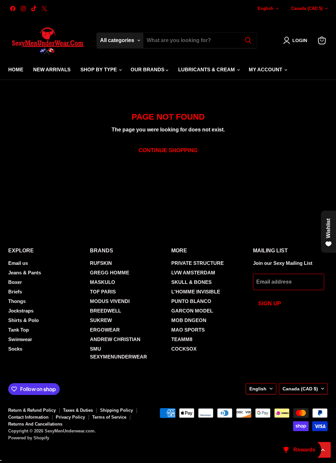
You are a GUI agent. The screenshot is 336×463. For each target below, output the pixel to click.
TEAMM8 (181, 339)
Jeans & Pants (24, 272)
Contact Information (28, 417)
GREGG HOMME (109, 272)
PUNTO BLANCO (191, 301)
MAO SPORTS (188, 330)
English (265, 8)
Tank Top (18, 330)
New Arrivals (52, 69)
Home (15, 69)
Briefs (15, 291)
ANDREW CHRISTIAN (115, 339)
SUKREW (101, 320)
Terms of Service (109, 417)
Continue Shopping (168, 150)
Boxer (15, 282)
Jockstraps (20, 310)
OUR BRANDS (148, 69)
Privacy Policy (70, 417)
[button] (296, 40)
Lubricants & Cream (207, 69)
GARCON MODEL (192, 310)
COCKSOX (184, 349)
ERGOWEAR (105, 330)
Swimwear (20, 339)
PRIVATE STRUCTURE (197, 263)
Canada (307, 8)
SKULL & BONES (191, 282)
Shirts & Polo (23, 320)
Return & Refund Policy (32, 410)
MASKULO (102, 282)
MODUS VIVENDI (110, 301)
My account (266, 69)
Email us (18, 263)
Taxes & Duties (78, 410)
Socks (15, 349)
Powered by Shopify (28, 437)
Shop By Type (99, 69)
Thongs (17, 301)
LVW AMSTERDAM (193, 272)
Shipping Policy (116, 410)
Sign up (269, 303)
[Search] (248, 40)
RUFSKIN (101, 263)
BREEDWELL (105, 310)
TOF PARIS (103, 291)
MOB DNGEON (188, 320)
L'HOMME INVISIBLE (195, 291)
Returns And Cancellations (35, 424)
